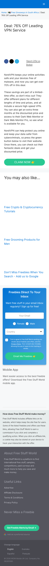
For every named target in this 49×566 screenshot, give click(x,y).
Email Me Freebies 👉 (24, 356)
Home (4, 12)
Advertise (8, 487)
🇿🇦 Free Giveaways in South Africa (23, 12)
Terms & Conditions (13, 497)
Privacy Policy (16, 344)
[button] (6, 61)
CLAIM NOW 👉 (24, 162)
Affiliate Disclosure (13, 492)
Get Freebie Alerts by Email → (21, 527)
